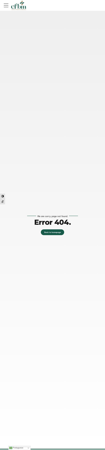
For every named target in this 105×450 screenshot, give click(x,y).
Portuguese (17, 448)
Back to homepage (52, 232)
